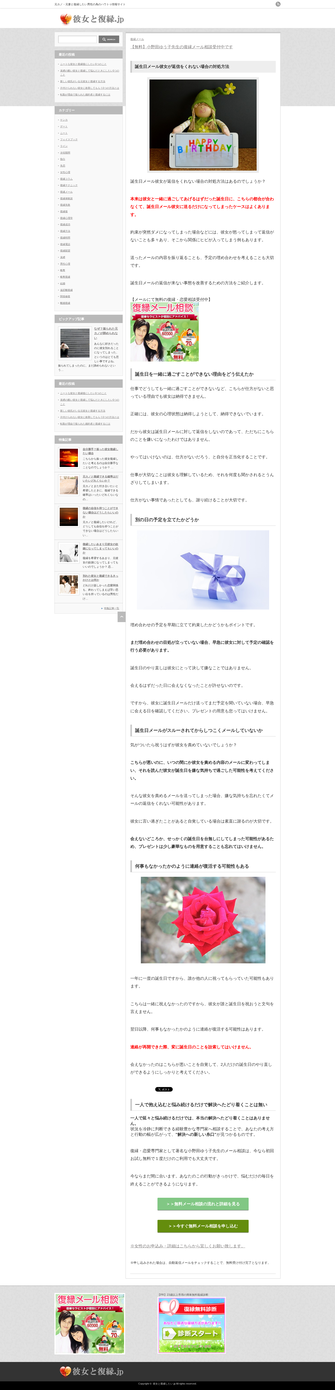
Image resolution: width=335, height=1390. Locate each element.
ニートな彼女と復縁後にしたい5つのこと (83, 64)
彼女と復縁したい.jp (164, 1383)
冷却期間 (65, 152)
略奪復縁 (65, 276)
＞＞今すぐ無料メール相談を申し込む (203, 1226)
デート (64, 126)
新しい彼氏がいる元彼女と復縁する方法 (82, 81)
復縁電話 (65, 244)
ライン (64, 146)
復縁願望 (65, 250)
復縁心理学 (66, 218)
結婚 (62, 283)
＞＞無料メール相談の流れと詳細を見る (203, 1204)
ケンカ (64, 119)
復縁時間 (65, 237)
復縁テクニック (69, 185)
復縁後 (64, 211)
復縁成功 (65, 224)
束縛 (62, 257)
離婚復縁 (65, 303)
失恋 (62, 165)
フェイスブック (69, 139)
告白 (62, 159)
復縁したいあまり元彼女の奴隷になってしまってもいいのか (100, 548)
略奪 (62, 270)
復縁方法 (65, 231)
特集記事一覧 (111, 608)
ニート (64, 133)
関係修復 (65, 296)
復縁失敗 (65, 204)
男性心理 (65, 263)
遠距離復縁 (66, 290)
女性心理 (65, 172)
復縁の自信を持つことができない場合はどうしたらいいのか (100, 512)
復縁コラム (66, 178)
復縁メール (137, 39)
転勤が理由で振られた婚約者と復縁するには (85, 94)
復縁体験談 (66, 198)
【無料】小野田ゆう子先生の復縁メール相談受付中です (181, 47)
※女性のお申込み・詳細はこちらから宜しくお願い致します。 (187, 1246)
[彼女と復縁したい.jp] (91, 24)
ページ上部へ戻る (122, 617)
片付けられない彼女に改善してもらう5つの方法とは (89, 88)
